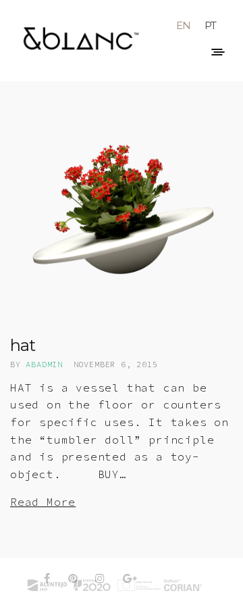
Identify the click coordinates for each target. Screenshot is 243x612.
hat (22, 345)
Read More (43, 501)
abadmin (44, 364)
